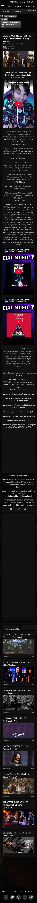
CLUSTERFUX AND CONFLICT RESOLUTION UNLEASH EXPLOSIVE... (15, 805)
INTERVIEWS (13, 2)
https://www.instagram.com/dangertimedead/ (19, 416)
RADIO (29, 2)
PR (34, 6)
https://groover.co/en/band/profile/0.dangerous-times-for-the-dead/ (19, 406)
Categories (12, 16)
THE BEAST (11, 47)
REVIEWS (18, 6)
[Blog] (2, 30)
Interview (4, 19)
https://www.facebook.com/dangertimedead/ (18, 394)
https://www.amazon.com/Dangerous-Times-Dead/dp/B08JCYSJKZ (18, 399)
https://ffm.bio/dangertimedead (18, 420)
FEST (10, 6)
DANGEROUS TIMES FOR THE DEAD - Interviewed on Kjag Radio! (10, 24)
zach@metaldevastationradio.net (18, 496)
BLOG (22, 2)
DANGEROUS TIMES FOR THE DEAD (18, 73)
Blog (6, 16)
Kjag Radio (26, 75)
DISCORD (32, 10)
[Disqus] (18, 540)
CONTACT (27, 6)
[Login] (33, 2)
